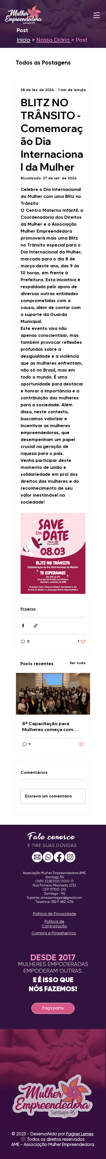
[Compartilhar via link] (35, 625)
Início (23, 40)
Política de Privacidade (54, 914)
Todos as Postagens (43, 63)
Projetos (28, 609)
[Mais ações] (82, 90)
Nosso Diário (53, 40)
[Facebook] (59, 857)
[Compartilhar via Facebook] (23, 625)
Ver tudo (78, 663)
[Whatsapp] (48, 857)
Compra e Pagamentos (54, 933)
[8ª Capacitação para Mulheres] (53, 694)
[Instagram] (70, 857)
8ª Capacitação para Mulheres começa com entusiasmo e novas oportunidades (47, 726)
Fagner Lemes (80, 1134)
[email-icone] (37, 857)
